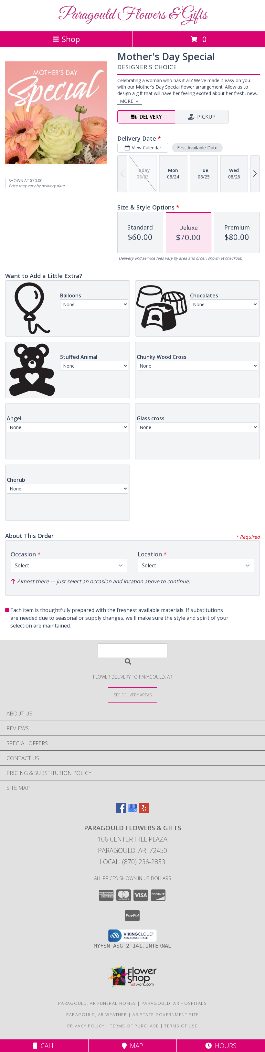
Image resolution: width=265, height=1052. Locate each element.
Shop (71, 39)
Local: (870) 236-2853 (132, 861)
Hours (224, 1045)
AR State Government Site (165, 1014)
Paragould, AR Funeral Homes (97, 1003)
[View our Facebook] (121, 811)
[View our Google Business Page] (132, 811)
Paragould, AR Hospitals (174, 1003)
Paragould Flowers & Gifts (132, 15)
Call (46, 1045)
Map (135, 1045)
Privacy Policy (85, 1026)
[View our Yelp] (144, 811)
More (126, 101)
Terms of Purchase (134, 1026)
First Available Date (197, 148)
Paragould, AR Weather (96, 1014)
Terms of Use (181, 1026)
